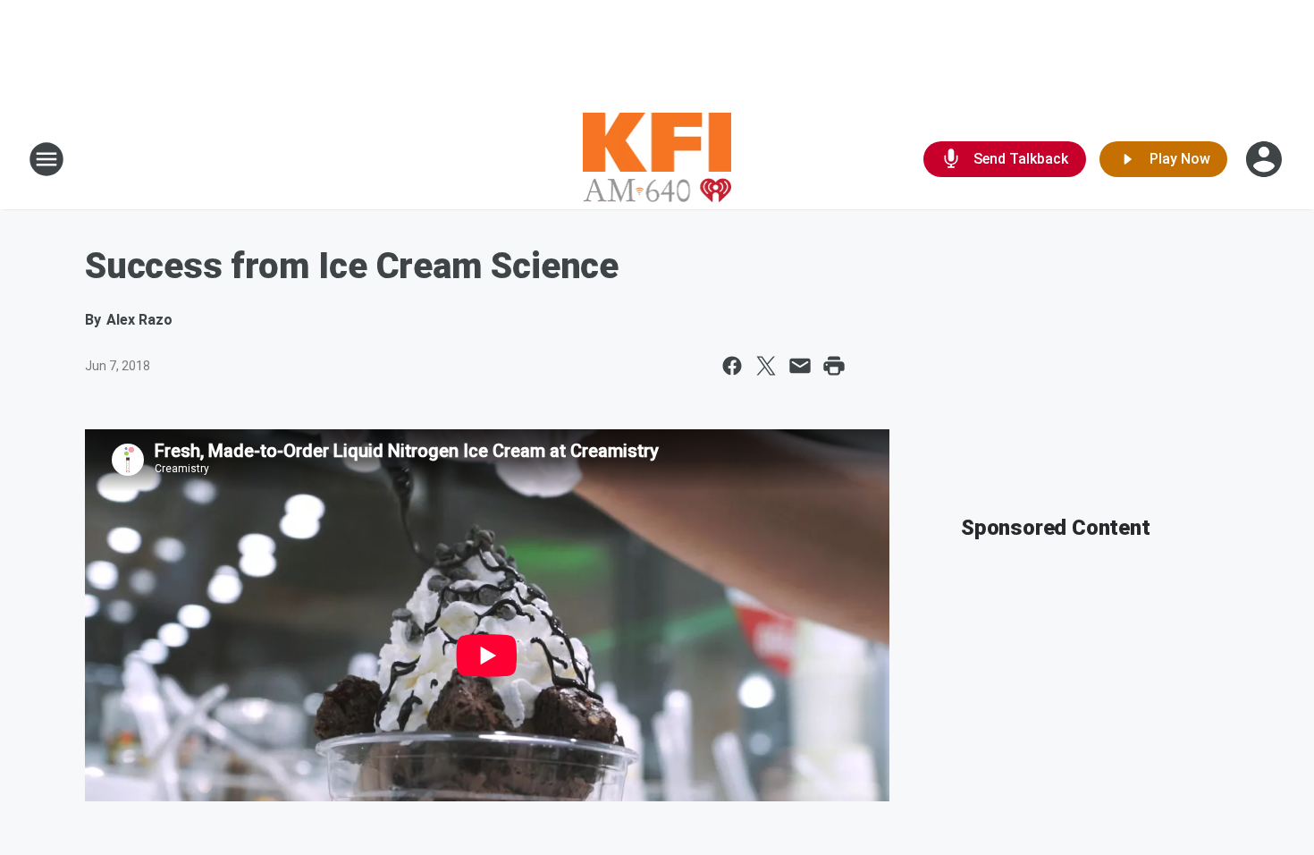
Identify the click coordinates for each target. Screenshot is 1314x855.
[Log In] (1265, 159)
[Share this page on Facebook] (732, 365)
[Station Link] (657, 159)
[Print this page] (834, 365)
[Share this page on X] (766, 365)
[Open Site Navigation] (46, 159)
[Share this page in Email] (800, 365)
